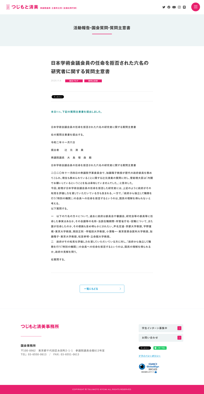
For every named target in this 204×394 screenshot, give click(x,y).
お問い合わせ (150, 338)
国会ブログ (74, 81)
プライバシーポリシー (150, 356)
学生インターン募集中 (154, 328)
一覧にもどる (91, 289)
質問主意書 (93, 81)
